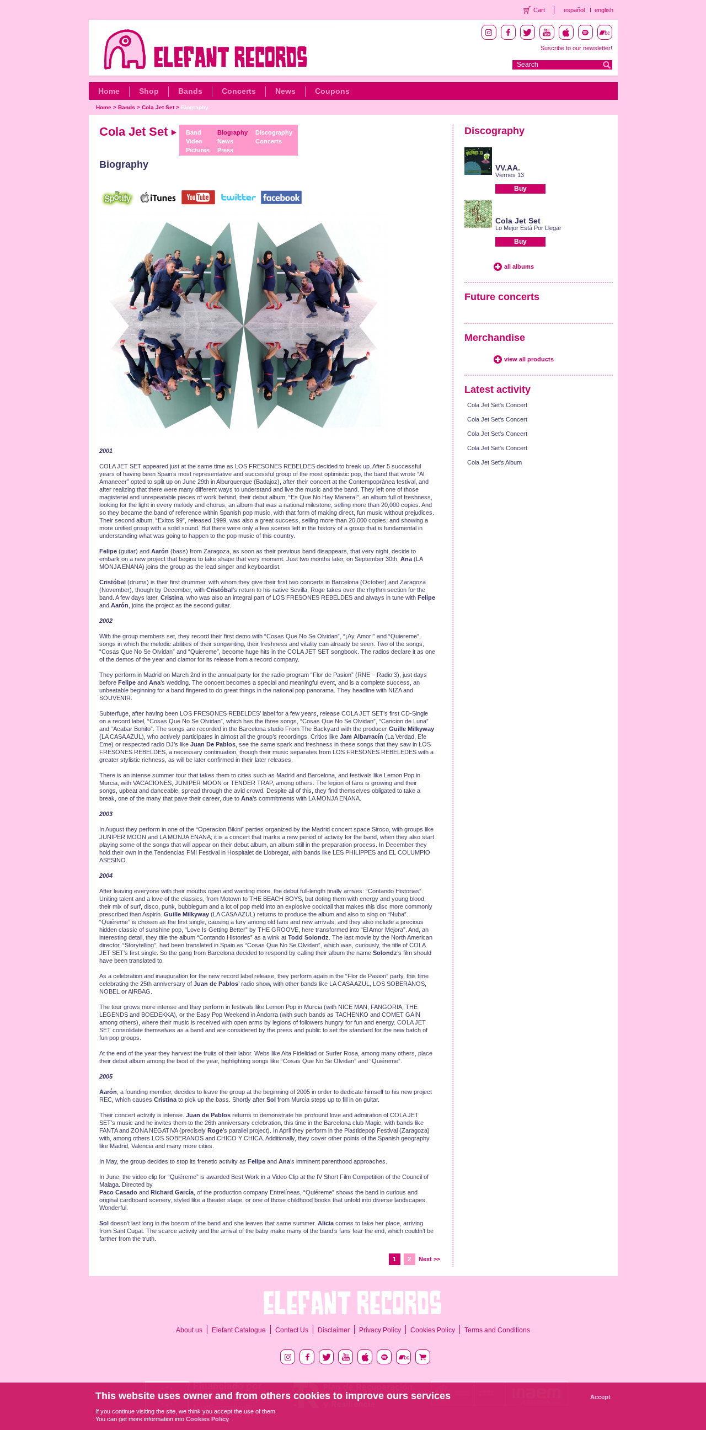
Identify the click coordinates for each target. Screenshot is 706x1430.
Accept (600, 1397)
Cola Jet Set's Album (494, 462)
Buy (520, 189)
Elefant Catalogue (239, 1330)
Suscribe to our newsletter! (576, 48)
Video (194, 141)
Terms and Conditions (497, 1330)
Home (109, 91)
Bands (190, 91)
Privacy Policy (380, 1330)
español (574, 10)
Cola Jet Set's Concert (497, 405)
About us (189, 1330)
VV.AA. (507, 167)
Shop (149, 91)
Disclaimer (334, 1330)
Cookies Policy (432, 1330)
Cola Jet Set (158, 107)
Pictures (198, 150)
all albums (519, 266)
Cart (539, 10)
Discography (273, 132)
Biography (194, 107)
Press (225, 150)
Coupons (332, 91)
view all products (529, 359)
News (285, 91)
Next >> (429, 1259)
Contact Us (291, 1330)
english (604, 10)
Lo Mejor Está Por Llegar (528, 228)
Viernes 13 (509, 175)
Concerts (239, 91)
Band (193, 132)
